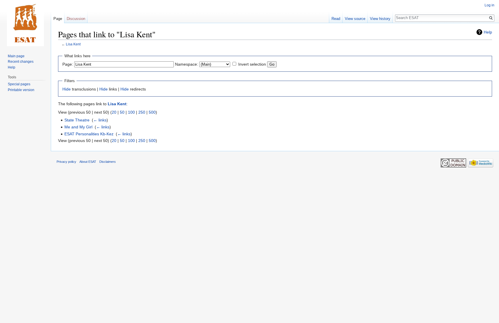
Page (57, 18)
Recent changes (20, 62)
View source (355, 18)
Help (488, 32)
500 (152, 112)
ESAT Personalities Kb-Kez (88, 134)
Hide (66, 89)
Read (336, 18)
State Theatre (77, 120)
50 (122, 112)
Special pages (19, 84)
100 (131, 112)
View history (380, 18)
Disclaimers (107, 161)
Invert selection (252, 64)
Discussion (76, 18)
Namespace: (186, 64)
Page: (67, 64)
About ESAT (87, 161)
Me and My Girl (78, 127)
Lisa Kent (73, 44)
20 (114, 112)
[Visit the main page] (25, 23)
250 (141, 112)
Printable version (21, 90)
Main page (16, 56)
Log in (489, 5)
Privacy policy (66, 161)
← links (100, 120)
